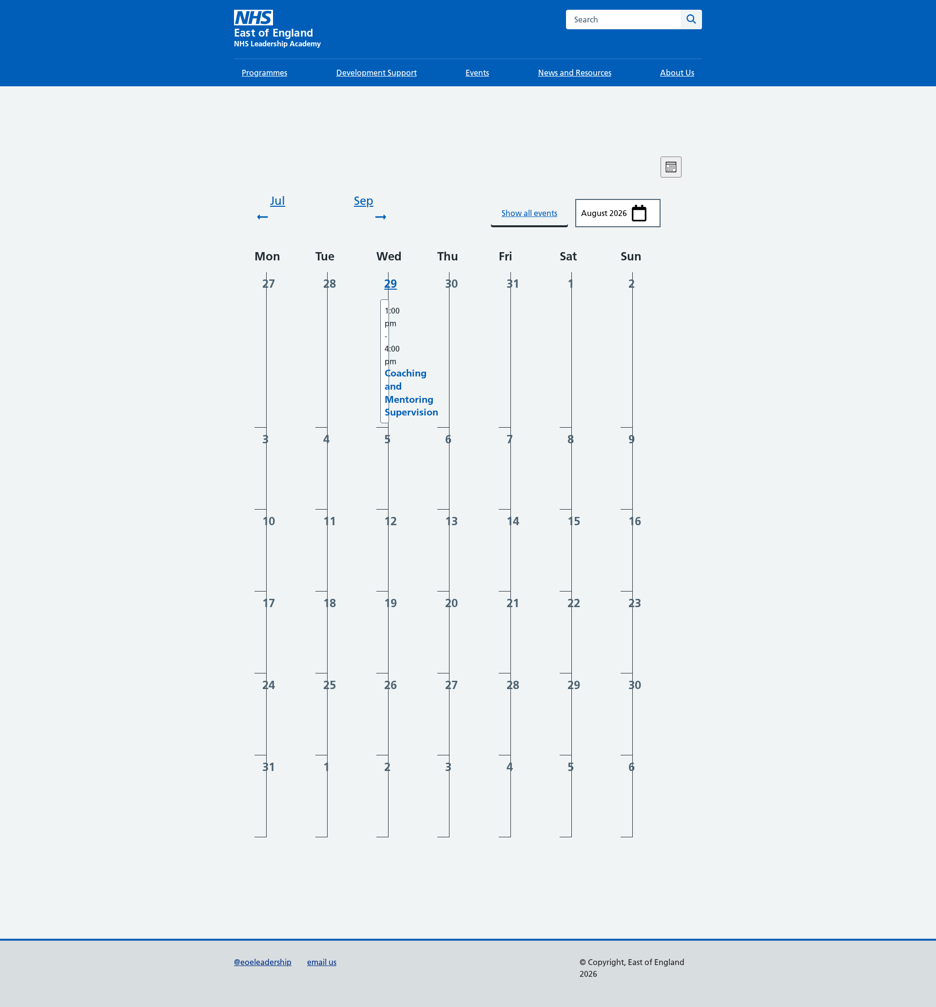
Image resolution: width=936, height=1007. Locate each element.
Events (477, 73)
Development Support (376, 73)
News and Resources (574, 73)
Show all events (529, 213)
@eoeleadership (263, 962)
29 (390, 283)
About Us (677, 73)
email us (321, 962)
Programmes (264, 73)
